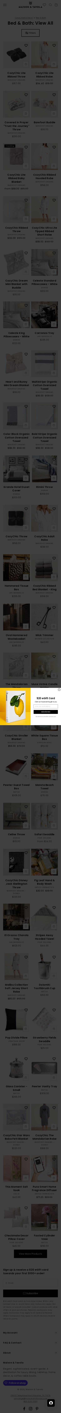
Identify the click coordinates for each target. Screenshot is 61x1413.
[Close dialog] (59, 689)
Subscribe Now (45, 712)
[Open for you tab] (51, 1403)
